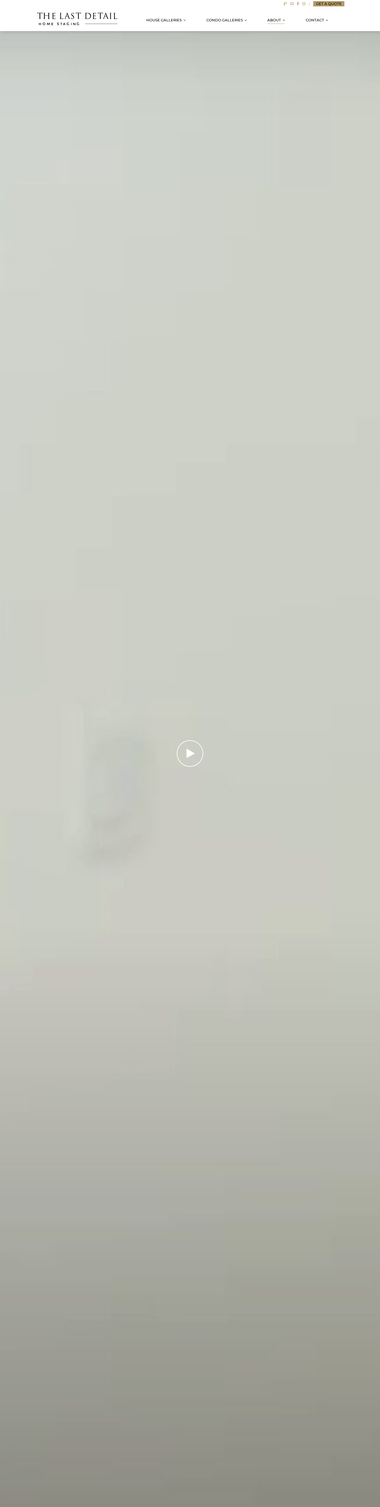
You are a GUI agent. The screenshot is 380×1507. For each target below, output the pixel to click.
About (274, 20)
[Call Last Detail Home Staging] (285, 4)
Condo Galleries (224, 20)
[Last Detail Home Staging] (77, 19)
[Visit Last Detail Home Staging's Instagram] (303, 4)
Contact (315, 20)
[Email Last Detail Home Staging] (292, 4)
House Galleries (164, 20)
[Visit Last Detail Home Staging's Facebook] (298, 4)
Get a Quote (329, 4)
